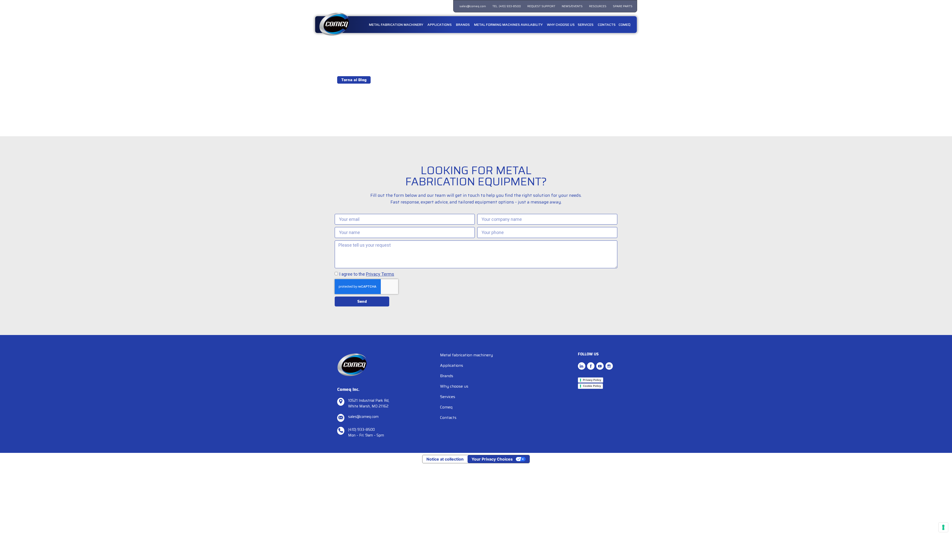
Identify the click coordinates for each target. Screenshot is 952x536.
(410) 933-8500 (361, 430)
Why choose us (454, 386)
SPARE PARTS (622, 6)
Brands (446, 376)
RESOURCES (597, 6)
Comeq (446, 407)
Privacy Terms (380, 274)
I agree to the (366, 274)
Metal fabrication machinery (466, 355)
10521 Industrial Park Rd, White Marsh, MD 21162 (368, 403)
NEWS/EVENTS (572, 6)
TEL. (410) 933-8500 (506, 6)
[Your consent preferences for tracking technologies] (943, 527)
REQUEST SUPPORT (541, 6)
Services (447, 397)
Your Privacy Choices (492, 459)
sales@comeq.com (472, 6)
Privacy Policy (592, 380)
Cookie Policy (592, 386)
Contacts (448, 417)
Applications (451, 365)
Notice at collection (445, 459)
